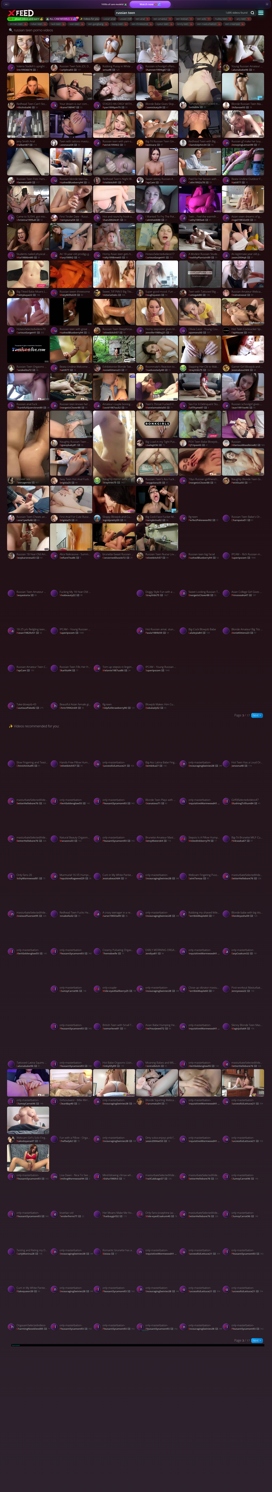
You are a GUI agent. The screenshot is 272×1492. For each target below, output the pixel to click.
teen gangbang (95, 24)
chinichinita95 (28, 765)
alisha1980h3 (114, 1178)
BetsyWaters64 (158, 840)
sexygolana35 (156, 482)
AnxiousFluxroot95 (31, 915)
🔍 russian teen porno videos (31, 30)
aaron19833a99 (115, 915)
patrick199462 (114, 144)
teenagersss (28, 482)
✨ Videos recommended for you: (34, 726)
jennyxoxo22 (242, 991)
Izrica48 (111, 69)
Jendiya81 (154, 953)
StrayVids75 (200, 370)
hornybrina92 (156, 520)
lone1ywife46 (28, 520)
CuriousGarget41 (159, 257)
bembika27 (156, 765)
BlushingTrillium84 (245, 803)
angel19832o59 (243, 220)
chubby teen (221, 18)
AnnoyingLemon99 (245, 144)
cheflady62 (70, 1141)
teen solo (201, 18)
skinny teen (182, 24)
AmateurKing (114, 632)
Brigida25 (68, 482)
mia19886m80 (28, 257)
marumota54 (156, 1103)
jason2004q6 (242, 257)
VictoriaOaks (114, 295)
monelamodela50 (159, 407)
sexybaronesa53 (29, 557)
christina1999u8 (30, 220)
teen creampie (232, 24)
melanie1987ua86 (116, 670)
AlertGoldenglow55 (75, 803)
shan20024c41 (114, 220)
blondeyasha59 (244, 915)
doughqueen (156, 295)
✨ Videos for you (89, 18)
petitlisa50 (241, 482)
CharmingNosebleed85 (34, 1328)
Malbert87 (27, 144)
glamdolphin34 (201, 144)
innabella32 (70, 915)
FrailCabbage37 (158, 1178)
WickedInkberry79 (203, 840)
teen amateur (160, 18)
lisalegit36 (155, 445)
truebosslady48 (158, 370)
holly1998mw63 (115, 257)
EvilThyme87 (199, 407)
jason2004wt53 (157, 1141)
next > (257, 715)
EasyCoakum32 (244, 953)
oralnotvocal (242, 295)
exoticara (154, 144)
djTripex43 (198, 445)
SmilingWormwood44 (75, 1178)
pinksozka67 (242, 840)
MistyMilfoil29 (71, 295)
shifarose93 (241, 107)
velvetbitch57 (114, 332)
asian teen (74, 24)
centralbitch (156, 1066)
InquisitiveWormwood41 (206, 803)
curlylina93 (70, 69)
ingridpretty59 (114, 520)
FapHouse (241, 332)
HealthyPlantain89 (203, 257)
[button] (260, 12)
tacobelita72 (27, 370)
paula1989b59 (157, 632)
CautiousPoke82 (30, 707)
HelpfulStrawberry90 (119, 707)
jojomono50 (199, 332)
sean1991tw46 (243, 407)
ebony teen (117, 24)
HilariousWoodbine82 (248, 445)
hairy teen (240, 18)
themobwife (113, 953)
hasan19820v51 (29, 632)
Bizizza (110, 1253)
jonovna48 (241, 765)
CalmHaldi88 (156, 220)
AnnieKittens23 (115, 370)
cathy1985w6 (200, 220)
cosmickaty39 (156, 107)
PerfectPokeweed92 (203, 520)
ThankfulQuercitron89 (33, 407)
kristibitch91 (113, 182)
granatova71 (156, 803)
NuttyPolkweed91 (31, 1028)
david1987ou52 (115, 407)
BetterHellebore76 (31, 803)
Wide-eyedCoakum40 (161, 1216)
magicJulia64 (242, 1028)
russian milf (124, 18)
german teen (15, 24)
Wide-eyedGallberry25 (119, 991)
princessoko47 (243, 595)
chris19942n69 (72, 707)
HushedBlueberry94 (75, 182)
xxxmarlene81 (114, 1028)
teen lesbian (182, 18)
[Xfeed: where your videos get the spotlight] (21, 12)
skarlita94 (69, 670)
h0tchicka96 (27, 107)
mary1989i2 (70, 257)
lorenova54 (70, 144)
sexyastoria (27, 595)
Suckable (197, 107)
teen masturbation (206, 24)
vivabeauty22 (71, 595)
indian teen (36, 24)
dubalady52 (155, 707)
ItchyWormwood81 (31, 878)
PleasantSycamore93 (119, 803)
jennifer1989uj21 (158, 332)
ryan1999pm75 (115, 107)
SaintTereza (199, 878)
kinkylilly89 (113, 1066)
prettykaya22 (28, 295)
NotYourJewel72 (158, 1028)
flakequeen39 (28, 1291)
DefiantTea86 (70, 557)
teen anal (139, 18)
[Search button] (252, 12)
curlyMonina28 (29, 1253)
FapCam (154, 182)
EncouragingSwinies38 (205, 765)
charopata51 (242, 520)
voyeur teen (162, 24)
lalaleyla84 (199, 632)
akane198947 (71, 107)
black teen (55, 24)
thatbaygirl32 (115, 1216)
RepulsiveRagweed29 (75, 878)
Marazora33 (70, 840)
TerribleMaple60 (202, 915)
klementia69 (28, 182)
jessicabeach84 (243, 370)
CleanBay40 (70, 1103)
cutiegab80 (199, 295)
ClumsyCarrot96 (73, 991)
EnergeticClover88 (73, 407)
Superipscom (243, 557)
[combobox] (182, 12)
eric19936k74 (27, 69)
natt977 (239, 182)
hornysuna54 (71, 220)
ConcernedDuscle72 (117, 557)
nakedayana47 (29, 1141)
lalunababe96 (243, 69)
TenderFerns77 (72, 1216)
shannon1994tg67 (159, 69)
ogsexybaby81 (71, 445)
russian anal (108, 18)
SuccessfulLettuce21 (118, 765)
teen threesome (139, 24)
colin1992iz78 (200, 182)
